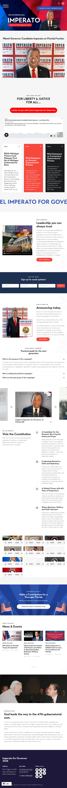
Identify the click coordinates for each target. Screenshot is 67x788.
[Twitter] (40, 770)
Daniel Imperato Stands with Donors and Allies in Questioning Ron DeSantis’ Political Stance (33, 650)
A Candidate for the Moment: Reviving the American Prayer (51, 434)
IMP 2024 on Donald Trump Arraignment (10, 647)
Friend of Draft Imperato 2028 (20, 25)
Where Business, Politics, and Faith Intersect (52, 508)
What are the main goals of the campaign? (18, 378)
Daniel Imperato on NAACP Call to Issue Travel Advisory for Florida (54, 649)
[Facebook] (37, 770)
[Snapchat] (37, 776)
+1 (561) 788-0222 (25, 776)
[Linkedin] (44, 770)
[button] (59, 3)
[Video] (40, 776)
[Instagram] (37, 773)
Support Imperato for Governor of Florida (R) (29, 421)
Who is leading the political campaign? (17, 373)
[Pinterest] (40, 773)
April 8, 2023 (5, 650)
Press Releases (7, 643)
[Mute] (22, 542)
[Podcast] (44, 773)
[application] (14, 540)
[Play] (5, 542)
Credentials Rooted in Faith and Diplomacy (51, 462)
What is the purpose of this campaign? (17, 359)
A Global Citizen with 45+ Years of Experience (53, 489)
